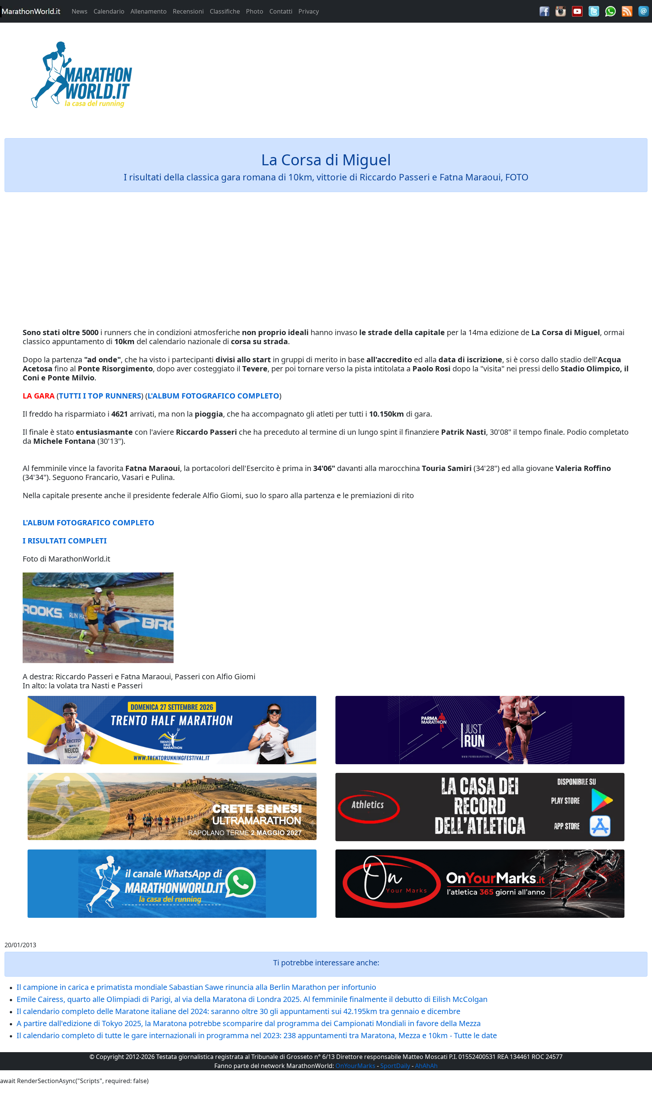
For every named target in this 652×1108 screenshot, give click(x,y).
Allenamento (149, 11)
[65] (172, 883)
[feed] (627, 10)
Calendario (109, 11)
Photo (254, 11)
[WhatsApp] (610, 10)
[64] (480, 807)
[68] (480, 883)
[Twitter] (594, 10)
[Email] (643, 10)
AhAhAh (426, 1066)
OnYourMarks (355, 1066)
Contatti (280, 11)
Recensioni (188, 11)
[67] (172, 806)
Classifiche (225, 11)
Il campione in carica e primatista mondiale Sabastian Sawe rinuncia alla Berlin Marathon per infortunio (196, 987)
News (80, 11)
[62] (480, 730)
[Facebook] (544, 10)
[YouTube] (577, 10)
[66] (172, 730)
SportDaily (395, 1066)
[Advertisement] (407, 77)
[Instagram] (560, 10)
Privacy (308, 11)
